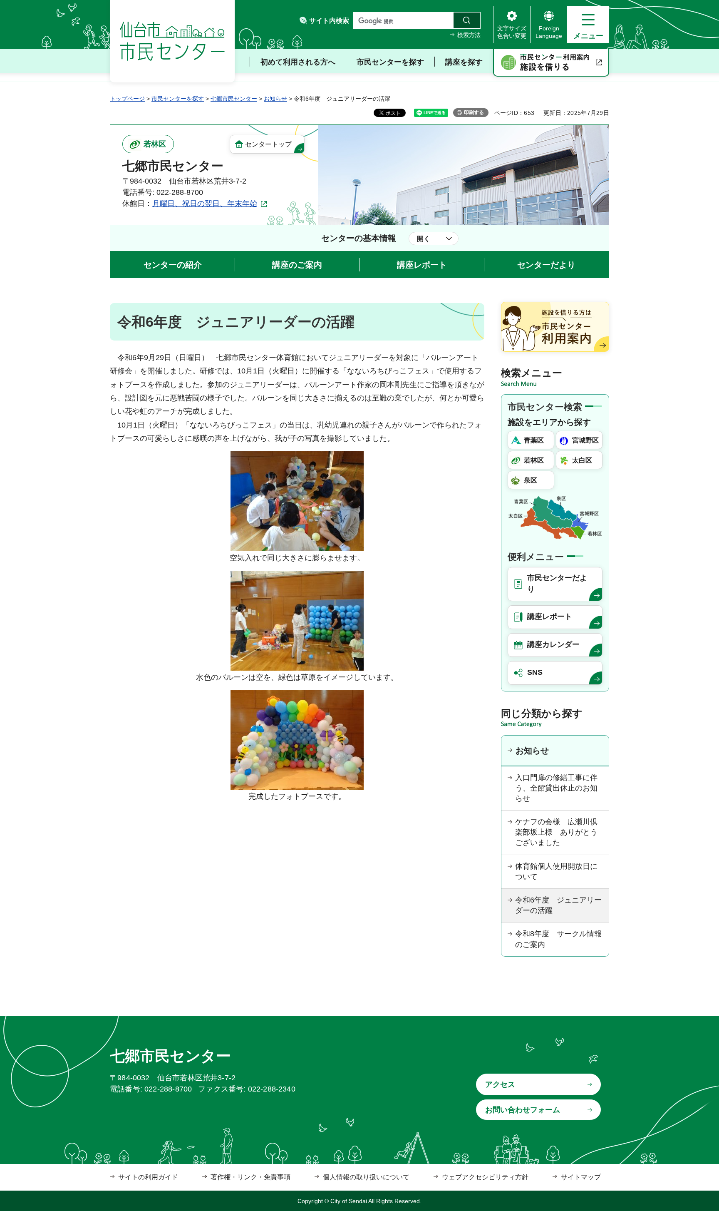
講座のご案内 (297, 264)
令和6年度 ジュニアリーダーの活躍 (558, 905)
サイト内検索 (329, 20)
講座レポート (422, 264)
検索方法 (469, 35)
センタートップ (268, 144)
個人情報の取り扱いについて (366, 1177)
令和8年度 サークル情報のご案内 (558, 939)
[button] (588, 24)
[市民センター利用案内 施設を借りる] (551, 63)
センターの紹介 (173, 264)
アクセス (500, 1084)
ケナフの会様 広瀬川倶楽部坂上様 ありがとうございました (556, 832)
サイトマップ (581, 1177)
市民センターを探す (177, 98)
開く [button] (423, 238)
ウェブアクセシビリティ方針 (485, 1177)
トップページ (127, 98)
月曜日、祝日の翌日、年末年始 (204, 203)
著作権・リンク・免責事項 (250, 1177)
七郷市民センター (234, 98)
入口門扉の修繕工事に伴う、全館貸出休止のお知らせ (556, 788)
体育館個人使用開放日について (556, 871)
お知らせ (275, 98)
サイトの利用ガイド (148, 1177)
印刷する (474, 112)
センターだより (546, 264)
